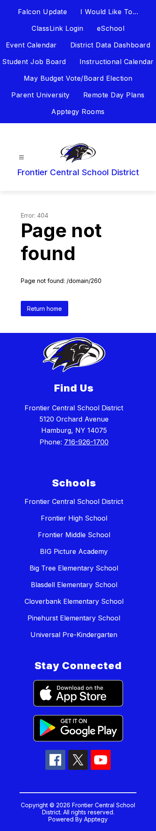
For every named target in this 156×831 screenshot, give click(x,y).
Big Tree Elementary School (74, 568)
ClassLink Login (58, 28)
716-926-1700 (86, 442)
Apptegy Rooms (78, 111)
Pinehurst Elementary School (73, 618)
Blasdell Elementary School (74, 584)
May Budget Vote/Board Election (78, 78)
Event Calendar (31, 45)
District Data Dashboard (110, 45)
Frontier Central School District (74, 501)
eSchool (111, 28)
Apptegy (96, 819)
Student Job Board (34, 61)
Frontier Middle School (74, 535)
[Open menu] (21, 157)
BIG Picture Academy (74, 551)
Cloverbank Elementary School (74, 601)
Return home (44, 308)
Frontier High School (74, 518)
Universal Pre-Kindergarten (73, 634)
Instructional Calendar (116, 61)
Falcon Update (42, 11)
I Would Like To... (109, 11)
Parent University (40, 95)
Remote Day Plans (114, 95)
